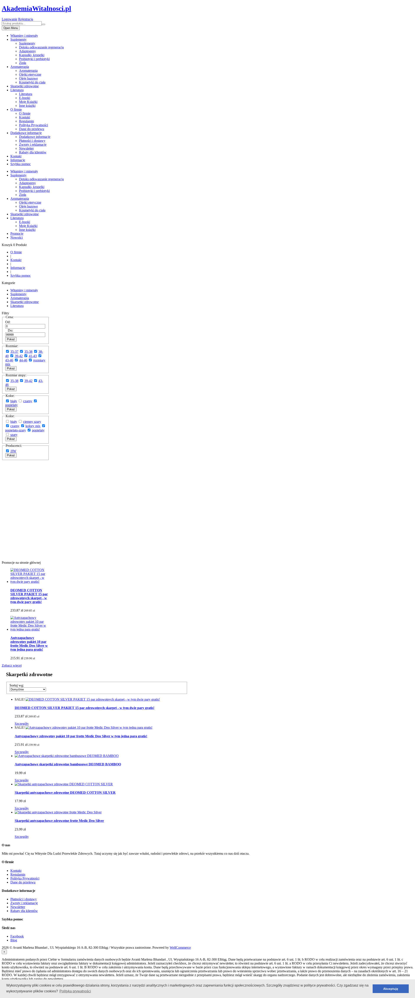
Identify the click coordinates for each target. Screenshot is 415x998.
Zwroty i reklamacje (32, 144)
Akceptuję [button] (390, 988)
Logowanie (9, 19)
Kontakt (24, 117)
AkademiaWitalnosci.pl (36, 8)
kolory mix (33, 426)
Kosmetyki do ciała (32, 82)
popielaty (11, 405)
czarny (27, 401)
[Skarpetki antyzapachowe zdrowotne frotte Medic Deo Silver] (58, 812)
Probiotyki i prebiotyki (34, 59)
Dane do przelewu (31, 129)
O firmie (16, 109)
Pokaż (11, 339)
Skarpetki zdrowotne (24, 86)
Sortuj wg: (17, 685)
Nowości (16, 237)
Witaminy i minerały (24, 35)
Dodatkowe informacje (26, 133)
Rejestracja (25, 19)
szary (14, 434)
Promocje (16, 233)
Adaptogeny (27, 51)
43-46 (9, 360)
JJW (13, 451)
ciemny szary (32, 421)
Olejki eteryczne (30, 74)
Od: (7, 322)
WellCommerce (180, 947)
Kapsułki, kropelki (31, 55)
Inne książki (27, 105)
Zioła (22, 63)
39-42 (19, 356)
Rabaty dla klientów (32, 152)
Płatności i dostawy (32, 140)
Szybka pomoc (20, 164)
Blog (13, 940)
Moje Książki (28, 102)
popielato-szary (15, 430)
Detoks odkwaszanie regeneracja (41, 47)
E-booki (24, 98)
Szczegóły (22, 723)
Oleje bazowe (28, 78)
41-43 (33, 356)
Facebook (17, 936)
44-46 (23, 360)
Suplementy (18, 39)
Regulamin (26, 121)
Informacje (17, 160)
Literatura (17, 90)
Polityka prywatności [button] (75, 991)
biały (13, 401)
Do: (10, 330)
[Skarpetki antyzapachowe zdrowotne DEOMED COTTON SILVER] (64, 784)
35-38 (28, 351)
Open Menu (10, 28)
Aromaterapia (19, 67)
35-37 (14, 351)
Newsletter (26, 148)
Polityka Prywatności (33, 125)
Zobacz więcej (12, 665)
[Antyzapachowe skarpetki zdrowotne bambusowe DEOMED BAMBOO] (67, 756)
